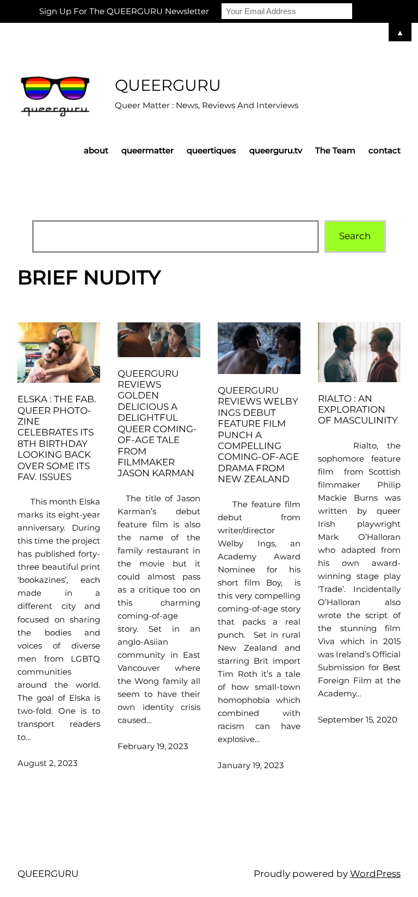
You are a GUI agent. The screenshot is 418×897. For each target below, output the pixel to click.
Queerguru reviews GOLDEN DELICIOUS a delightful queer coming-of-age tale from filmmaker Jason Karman (157, 423)
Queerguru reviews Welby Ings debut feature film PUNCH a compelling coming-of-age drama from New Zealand (258, 434)
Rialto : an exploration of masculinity (358, 409)
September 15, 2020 (357, 719)
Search (355, 236)
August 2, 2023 (47, 763)
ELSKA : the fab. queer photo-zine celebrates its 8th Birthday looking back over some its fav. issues (56, 438)
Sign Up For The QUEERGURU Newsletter (124, 11)
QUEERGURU (168, 85)
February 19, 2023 (153, 746)
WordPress (375, 873)
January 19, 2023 (251, 765)
